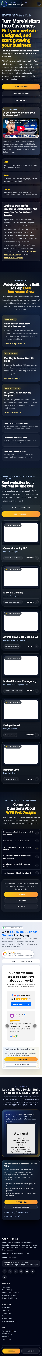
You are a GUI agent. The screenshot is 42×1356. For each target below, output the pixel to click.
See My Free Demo (21, 86)
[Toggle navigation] (39, 4)
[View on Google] (12, 1016)
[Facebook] (4, 1271)
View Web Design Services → (14, 344)
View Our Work (21, 100)
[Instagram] (21, 1271)
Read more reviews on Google (21, 961)
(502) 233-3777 (13, 1257)
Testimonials (6, 1313)
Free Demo (11, 1351)
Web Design (6, 1287)
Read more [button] (14, 1031)
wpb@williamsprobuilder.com (18, 1254)
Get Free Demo (21, 1059)
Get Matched (21, 901)
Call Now (30, 1351)
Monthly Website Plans (10, 1292)
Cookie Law (6, 1337)
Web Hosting (7, 1290)
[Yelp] (16, 1271)
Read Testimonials (23, 1212)
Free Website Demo (9, 1321)
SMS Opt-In (6, 1339)
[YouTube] (27, 1271)
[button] (7, 1026)
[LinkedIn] (32, 1271)
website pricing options (13, 257)
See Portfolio (10, 1212)
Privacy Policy (7, 1334)
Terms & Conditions (9, 1331)
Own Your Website (9, 1295)
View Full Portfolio (21, 507)
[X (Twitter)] (10, 1271)
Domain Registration (9, 1298)
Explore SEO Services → (12, 413)
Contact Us (6, 1308)
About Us (5, 1310)
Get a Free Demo (21, 514)
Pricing (4, 1316)
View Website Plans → (12, 378)
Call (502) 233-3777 (21, 93)
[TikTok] (4, 1277)
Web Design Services (12, 1217)
